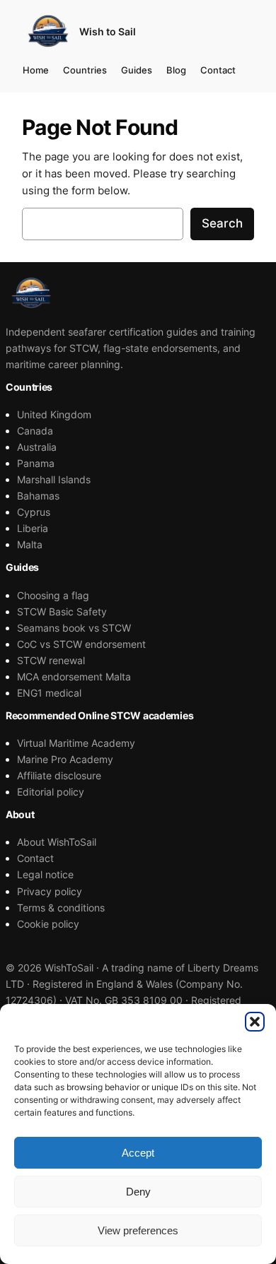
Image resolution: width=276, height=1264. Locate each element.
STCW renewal (51, 660)
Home (36, 70)
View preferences (138, 1230)
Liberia (32, 528)
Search (222, 223)
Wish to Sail (107, 31)
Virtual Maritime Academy (76, 743)
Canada (35, 431)
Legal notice (45, 874)
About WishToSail (56, 842)
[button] (255, 1022)
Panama (35, 463)
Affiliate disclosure (59, 775)
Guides (136, 70)
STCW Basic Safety (62, 612)
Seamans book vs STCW (74, 628)
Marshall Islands (54, 479)
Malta (29, 544)
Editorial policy (50, 792)
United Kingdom (54, 414)
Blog (176, 70)
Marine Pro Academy (65, 759)
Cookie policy (48, 924)
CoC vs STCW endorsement (81, 644)
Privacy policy (49, 891)
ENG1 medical (49, 693)
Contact (218, 70)
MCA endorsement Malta (74, 677)
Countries (85, 70)
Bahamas (38, 496)
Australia (37, 447)
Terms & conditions (61, 908)
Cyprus (33, 512)
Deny (138, 1192)
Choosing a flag (53, 595)
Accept (138, 1153)
